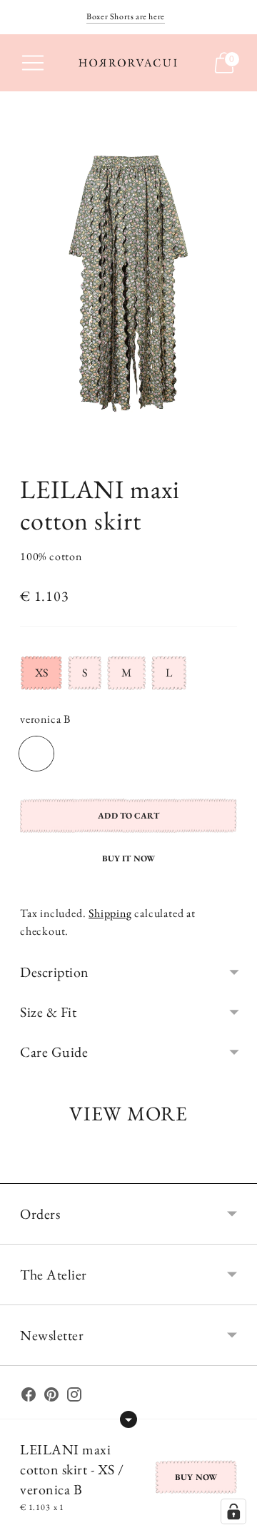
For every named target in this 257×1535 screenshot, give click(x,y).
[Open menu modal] (33, 63)
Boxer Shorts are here (125, 16)
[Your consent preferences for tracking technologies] (233, 1511)
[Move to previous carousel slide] (20, 1172)
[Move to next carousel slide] (237, 1172)
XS (41, 672)
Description (54, 972)
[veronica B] (36, 753)
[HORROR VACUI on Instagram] (74, 1397)
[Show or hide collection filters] (128, 1419)
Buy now (196, 1477)
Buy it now (128, 858)
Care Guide (54, 1052)
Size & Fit (48, 1012)
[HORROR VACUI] (128, 63)
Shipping (110, 913)
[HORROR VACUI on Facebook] (28, 1397)
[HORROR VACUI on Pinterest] (51, 1397)
